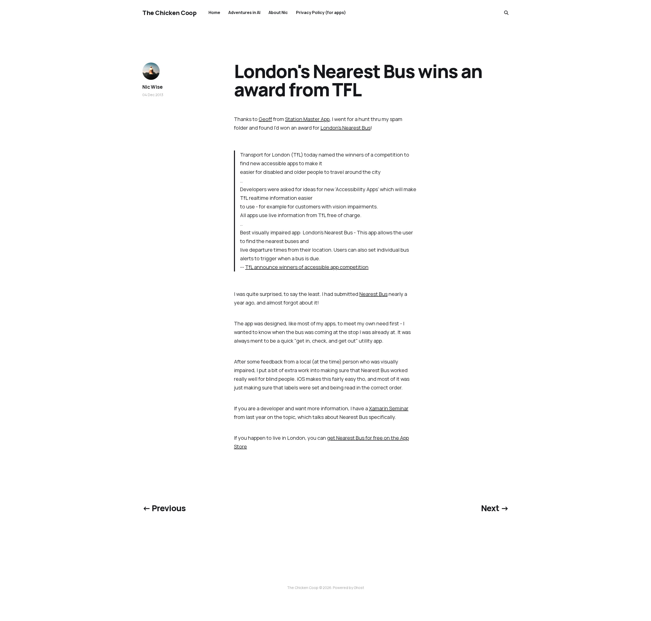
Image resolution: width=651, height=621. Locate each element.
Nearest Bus (373, 294)
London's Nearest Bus (345, 127)
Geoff (265, 119)
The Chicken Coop (169, 13)
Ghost (359, 587)
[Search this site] (506, 13)
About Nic (278, 12)
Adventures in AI (244, 12)
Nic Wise (152, 87)
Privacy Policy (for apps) (321, 12)
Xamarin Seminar (388, 408)
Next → (495, 508)
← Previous (164, 508)
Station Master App (307, 119)
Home (214, 12)
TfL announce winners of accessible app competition (306, 267)
